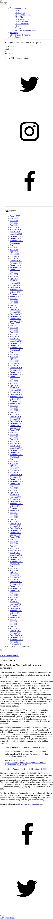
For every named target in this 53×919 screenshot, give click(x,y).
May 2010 (14, 642)
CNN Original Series (23, 15)
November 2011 (16, 611)
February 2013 (15, 577)
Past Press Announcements (25, 30)
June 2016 (14, 488)
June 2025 (14, 247)
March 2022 (14, 334)
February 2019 (15, 417)
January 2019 (15, 419)
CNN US (18, 10)
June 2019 (14, 408)
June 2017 (14, 461)
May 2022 (14, 330)
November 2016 (16, 477)
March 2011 (14, 628)
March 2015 (14, 521)
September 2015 (16, 508)
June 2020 (14, 381)
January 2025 (15, 258)
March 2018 (14, 441)
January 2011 (15, 633)
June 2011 (14, 622)
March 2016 (14, 495)
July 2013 (14, 566)
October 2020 (15, 372)
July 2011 (13, 619)
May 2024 (14, 276)
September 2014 (16, 535)
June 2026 (14, 221)
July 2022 (14, 325)
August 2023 (15, 296)
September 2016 (16, 481)
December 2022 (16, 314)
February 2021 (15, 363)
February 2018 (15, 443)
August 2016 (15, 484)
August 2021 (15, 350)
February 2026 (15, 229)
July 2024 (14, 272)
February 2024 (15, 283)
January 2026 (15, 232)
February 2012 (15, 604)
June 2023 (14, 301)
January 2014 (15, 553)
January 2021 (15, 365)
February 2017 (15, 470)
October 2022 (15, 319)
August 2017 (15, 457)
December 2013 (16, 555)
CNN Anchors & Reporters (20, 35)
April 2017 (14, 466)
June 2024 (14, 274)
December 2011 (16, 608)
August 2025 (15, 243)
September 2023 (16, 294)
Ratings (18, 28)
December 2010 (16, 635)
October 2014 (15, 533)
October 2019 (15, 399)
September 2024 (16, 267)
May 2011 (14, 624)
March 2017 (14, 468)
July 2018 (14, 432)
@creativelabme (11, 762)
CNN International (22, 19)
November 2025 (16, 236)
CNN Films (19, 17)
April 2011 (14, 626)
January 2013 (15, 579)
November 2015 (16, 504)
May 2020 (14, 383)
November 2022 (16, 316)
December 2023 (16, 287)
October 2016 (15, 479)
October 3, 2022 (40, 769)
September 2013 (16, 562)
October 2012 (15, 586)
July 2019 (14, 406)
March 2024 (14, 281)
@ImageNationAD (38, 762)
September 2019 (16, 401)
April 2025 (14, 252)
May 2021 (14, 356)
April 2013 (14, 573)
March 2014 (14, 548)
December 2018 (16, 421)
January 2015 (15, 526)
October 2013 (15, 559)
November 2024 (16, 263)
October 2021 (15, 345)
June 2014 (14, 541)
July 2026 (14, 218)
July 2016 (14, 486)
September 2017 (16, 455)
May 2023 (14, 303)
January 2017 (15, 472)
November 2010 (16, 637)
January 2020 (15, 392)
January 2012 (15, 606)
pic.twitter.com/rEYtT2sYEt (16, 765)
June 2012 (14, 595)
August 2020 (15, 377)
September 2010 (16, 640)
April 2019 (14, 412)
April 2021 (14, 359)
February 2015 (15, 524)
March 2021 (14, 361)
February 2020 (15, 390)
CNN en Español (21, 21)
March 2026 (14, 227)
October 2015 (15, 506)
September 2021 (16, 348)
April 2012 (14, 599)
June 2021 (14, 354)
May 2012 (14, 597)
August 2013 (15, 564)
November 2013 (16, 557)
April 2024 (14, 278)
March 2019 (14, 414)
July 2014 (14, 539)
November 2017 (16, 450)
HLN (17, 26)
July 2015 (14, 513)
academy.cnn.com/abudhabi (31, 804)
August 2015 (15, 510)
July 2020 (14, 379)
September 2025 (16, 241)
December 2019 (16, 394)
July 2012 (14, 593)
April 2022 (14, 332)
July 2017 (14, 459)
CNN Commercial (22, 24)
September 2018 (16, 428)
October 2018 (15, 426)
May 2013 (14, 570)
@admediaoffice (24, 762)
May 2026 (14, 223)
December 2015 (16, 501)
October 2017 (15, 452)
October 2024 (15, 265)
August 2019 (15, 403)
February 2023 (15, 310)
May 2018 (14, 437)
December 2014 (16, 528)
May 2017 (14, 463)
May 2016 (14, 490)
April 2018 (14, 439)
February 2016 (15, 497)
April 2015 (14, 519)
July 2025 (14, 245)
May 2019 (14, 410)
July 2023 (14, 299)
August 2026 (15, 216)
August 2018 (15, 430)
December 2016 (16, 475)
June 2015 (14, 515)
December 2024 (16, 261)
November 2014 (16, 530)
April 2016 (14, 492)
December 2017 (16, 448)
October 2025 (15, 238)
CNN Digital (20, 13)
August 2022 (15, 323)
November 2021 (16, 343)
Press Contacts (15, 37)
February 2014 (15, 550)
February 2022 (15, 336)
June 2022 (14, 328)
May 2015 (14, 517)
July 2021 (14, 352)
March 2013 (14, 575)
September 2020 (16, 374)
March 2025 (14, 254)
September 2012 (16, 588)
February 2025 (15, 256)
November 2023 (16, 290)
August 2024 (15, 270)
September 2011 (16, 615)
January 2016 (15, 499)
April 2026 (14, 225)
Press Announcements (18, 8)
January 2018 (15, 446)
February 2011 (15, 631)
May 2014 (14, 544)
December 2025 (16, 234)
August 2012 (15, 591)
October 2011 (15, 613)
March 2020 (14, 388)
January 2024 (15, 285)
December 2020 (16, 368)
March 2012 (14, 602)
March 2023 (14, 307)
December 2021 (16, 341)
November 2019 (16, 397)
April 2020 (14, 385)
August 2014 (15, 537)
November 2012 (16, 584)
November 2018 (16, 423)
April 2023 (14, 305)
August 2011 (15, 617)
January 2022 (15, 339)
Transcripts (14, 33)
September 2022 (16, 321)
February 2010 (15, 644)
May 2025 (14, 250)
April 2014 (14, 546)
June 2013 (14, 568)
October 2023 (15, 292)
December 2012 (16, 582)
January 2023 (15, 312)
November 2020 (16, 370)
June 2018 (14, 434)
